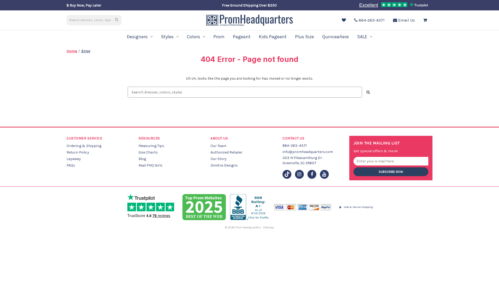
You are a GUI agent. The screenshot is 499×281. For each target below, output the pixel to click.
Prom (219, 37)
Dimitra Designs (224, 165)
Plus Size (304, 37)
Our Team (218, 146)
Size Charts (148, 152)
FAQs (71, 165)
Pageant (242, 37)
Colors (193, 37)
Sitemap (268, 227)
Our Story (219, 159)
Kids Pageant (273, 37)
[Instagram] (299, 174)
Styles (167, 37)
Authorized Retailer (226, 152)
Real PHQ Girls (150, 165)
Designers (137, 37)
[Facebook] (311, 174)
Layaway (74, 159)
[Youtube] (324, 174)
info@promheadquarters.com (308, 152)
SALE (362, 37)
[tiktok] (287, 174)
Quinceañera (335, 37)
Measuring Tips (151, 146)
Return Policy (78, 152)
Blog (142, 159)
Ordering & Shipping (84, 146)
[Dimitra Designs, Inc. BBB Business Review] (250, 207)
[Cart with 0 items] (426, 20)
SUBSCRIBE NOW (391, 172)
